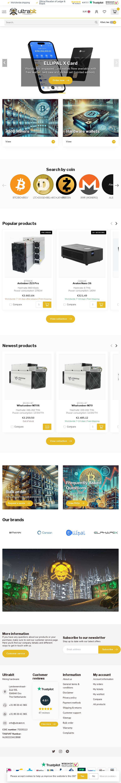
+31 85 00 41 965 (18, 705)
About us (67, 679)
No (93, 776)
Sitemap (67, 717)
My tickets (98, 689)
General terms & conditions (71, 686)
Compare (17, 305)
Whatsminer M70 (82, 405)
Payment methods (72, 702)
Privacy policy (69, 697)
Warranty (67, 727)
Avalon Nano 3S (82, 283)
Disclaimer (68, 692)
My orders (98, 684)
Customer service (15, 653)
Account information (103, 679)
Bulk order (68, 722)
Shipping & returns (72, 707)
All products (99, 704)
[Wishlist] (104, 11)
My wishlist (98, 694)
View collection (58, 318)
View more (46, 724)
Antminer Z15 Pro (28, 283)
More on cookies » (108, 776)
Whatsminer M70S (28, 405)
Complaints (68, 732)
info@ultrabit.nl (17, 723)
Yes (82, 776)
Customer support (72, 712)
